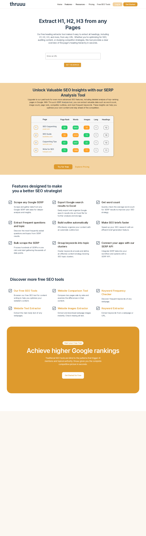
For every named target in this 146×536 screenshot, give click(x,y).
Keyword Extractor (113, 308)
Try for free (63, 167)
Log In (117, 4)
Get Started (130, 4)
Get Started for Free (73, 375)
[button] (69, 4)
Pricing (92, 4)
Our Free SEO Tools (25, 290)
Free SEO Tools (103, 4)
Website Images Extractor (73, 308)
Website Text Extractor (27, 308)
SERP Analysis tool (64, 102)
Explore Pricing (82, 167)
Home (59, 4)
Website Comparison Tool (73, 290)
